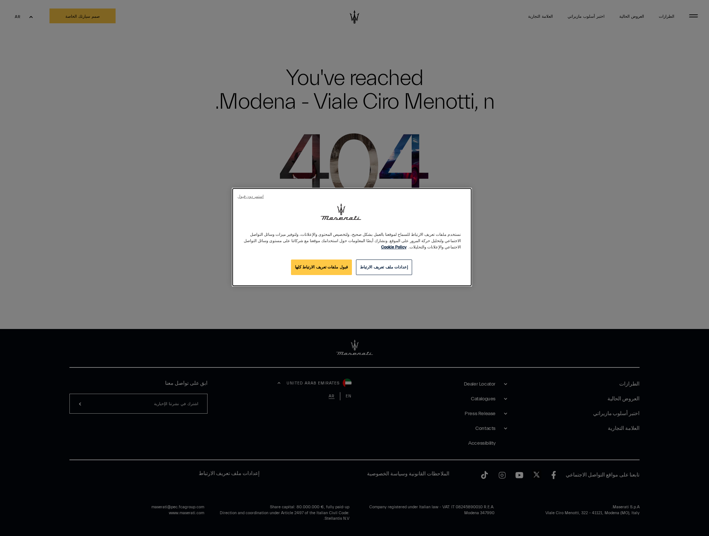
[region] (352, 237)
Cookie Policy (394, 247)
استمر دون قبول (250, 196)
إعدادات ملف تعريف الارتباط (384, 267)
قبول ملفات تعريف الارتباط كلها (321, 267)
